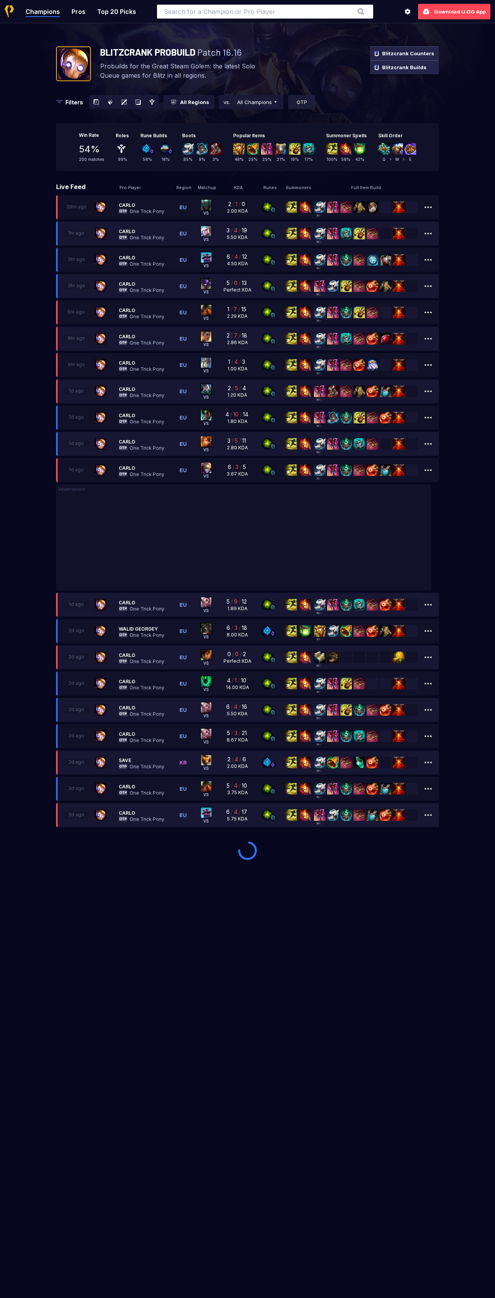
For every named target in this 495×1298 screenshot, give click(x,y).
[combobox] (265, 12)
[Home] (9, 11)
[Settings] (407, 11)
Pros (78, 11)
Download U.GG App (460, 12)
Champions (43, 11)
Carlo (127, 205)
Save (125, 760)
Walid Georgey (138, 629)
